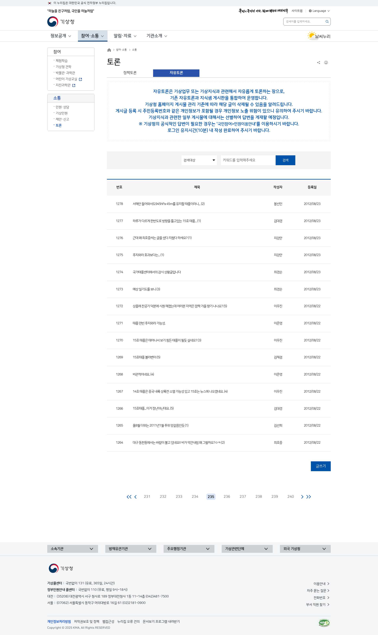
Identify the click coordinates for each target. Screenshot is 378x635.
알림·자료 (123, 35)
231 (147, 497)
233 (179, 497)
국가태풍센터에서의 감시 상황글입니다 (157, 272)
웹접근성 (108, 621)
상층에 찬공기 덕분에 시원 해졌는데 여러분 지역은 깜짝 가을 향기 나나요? (178, 306)
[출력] (326, 62)
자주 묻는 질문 (316, 591)
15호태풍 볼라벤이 (145, 357)
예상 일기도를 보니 (144, 289)
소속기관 (57, 549)
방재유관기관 (118, 549)
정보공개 (58, 35)
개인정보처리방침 (59, 621)
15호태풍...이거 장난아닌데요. (151, 408)
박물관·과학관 (65, 73)
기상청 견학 (63, 67)
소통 (134, 49)
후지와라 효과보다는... (146, 255)
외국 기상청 (292, 549)
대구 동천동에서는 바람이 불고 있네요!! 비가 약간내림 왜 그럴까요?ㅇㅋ (176, 442)
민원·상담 (62, 107)
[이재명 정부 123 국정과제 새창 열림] (263, 11)
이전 (135, 497)
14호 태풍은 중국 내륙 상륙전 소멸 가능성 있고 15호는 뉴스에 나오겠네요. (178, 391)
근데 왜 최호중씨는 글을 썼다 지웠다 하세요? (160, 238)
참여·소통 (90, 35)
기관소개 (154, 35)
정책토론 (130, 73)
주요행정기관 (176, 549)
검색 (285, 160)
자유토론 (176, 73)
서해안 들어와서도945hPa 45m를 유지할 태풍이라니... (166, 204)
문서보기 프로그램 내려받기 (161, 621)
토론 (59, 125)
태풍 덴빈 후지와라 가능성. (149, 323)
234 (195, 497)
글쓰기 (321, 466)
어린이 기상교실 (66, 79)
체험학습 (62, 61)
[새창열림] (319, 35)
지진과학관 (63, 85)
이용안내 (320, 584)
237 (243, 497)
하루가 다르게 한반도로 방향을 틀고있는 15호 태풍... (165, 221)
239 (274, 497)
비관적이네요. (141, 374)
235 (211, 497)
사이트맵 (297, 11)
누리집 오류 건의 (128, 621)
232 (163, 497)
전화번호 (320, 598)
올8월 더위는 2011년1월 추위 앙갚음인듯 (158, 425)
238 (259, 497)
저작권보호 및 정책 (86, 621)
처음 (129, 497)
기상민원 (62, 113)
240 (290, 497)
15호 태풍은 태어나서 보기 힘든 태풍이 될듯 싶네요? (165, 340)
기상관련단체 (234, 549)
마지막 (308, 497)
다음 (302, 497)
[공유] (318, 62)
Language (319, 11)
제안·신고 (62, 119)
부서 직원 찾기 (316, 604)
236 (227, 497)
